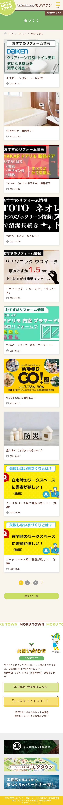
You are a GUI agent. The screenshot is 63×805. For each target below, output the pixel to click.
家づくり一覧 (31, 596)
